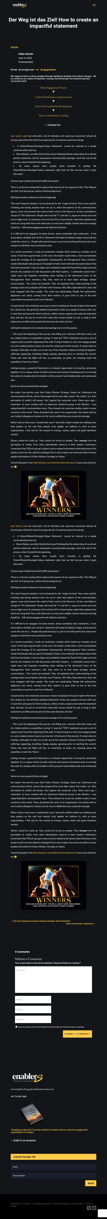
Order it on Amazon (24, 1140)
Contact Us (53, 124)
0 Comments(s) (26, 62)
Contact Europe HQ (24, 1156)
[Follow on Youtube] (94, 1208)
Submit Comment (77, 1034)
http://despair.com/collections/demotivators (54, 462)
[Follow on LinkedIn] (89, 1208)
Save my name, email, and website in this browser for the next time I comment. (51, 1027)
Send (91, 1183)
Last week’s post (19, 136)
